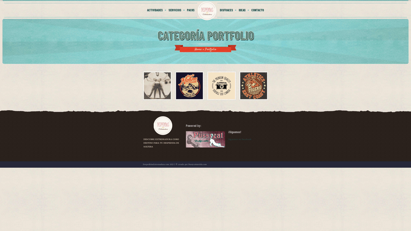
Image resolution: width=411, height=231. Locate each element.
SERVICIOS (175, 10)
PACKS (191, 10)
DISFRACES (226, 10)
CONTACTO (257, 10)
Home (198, 49)
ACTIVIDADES (155, 10)
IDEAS (242, 10)
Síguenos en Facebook (239, 139)
